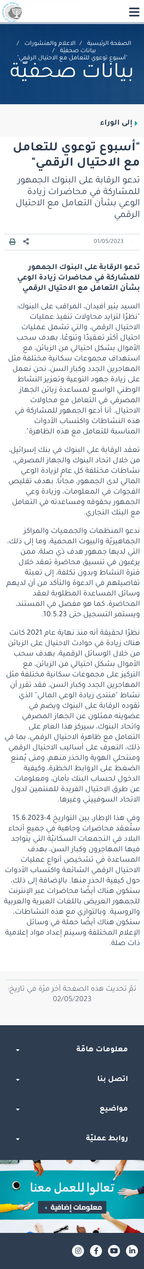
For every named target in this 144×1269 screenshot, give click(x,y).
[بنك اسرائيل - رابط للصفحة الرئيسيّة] (12, 12)
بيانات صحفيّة (78, 51)
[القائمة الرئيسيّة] (134, 12)
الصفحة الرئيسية (109, 44)
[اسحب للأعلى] (72, 1025)
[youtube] (114, 1251)
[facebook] (96, 1251)
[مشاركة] (26, 242)
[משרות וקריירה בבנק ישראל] (72, 1196)
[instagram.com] (78, 1251)
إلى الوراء (116, 123)
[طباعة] (12, 242)
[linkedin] (132, 1251)
